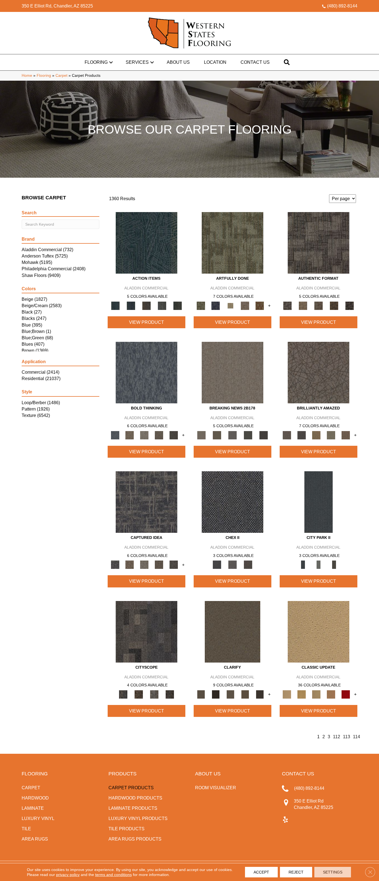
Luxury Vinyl (38, 818)
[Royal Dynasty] (345, 694)
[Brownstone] (146, 305)
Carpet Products (131, 787)
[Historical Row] (248, 564)
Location (215, 62)
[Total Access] (264, 435)
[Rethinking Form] (334, 305)
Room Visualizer (215, 787)
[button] (111, 62)
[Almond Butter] (316, 694)
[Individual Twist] (318, 305)
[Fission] (159, 435)
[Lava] (144, 435)
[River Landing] (232, 502)
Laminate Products (132, 808)
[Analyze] (215, 694)
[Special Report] (217, 435)
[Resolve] (232, 631)
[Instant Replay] (232, 435)
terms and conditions (113, 874)
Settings (332, 872)
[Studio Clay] (331, 694)
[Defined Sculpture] (303, 305)
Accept (261, 872)
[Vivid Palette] (259, 305)
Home (27, 75)
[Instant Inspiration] (345, 435)
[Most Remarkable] (215, 305)
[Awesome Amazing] (245, 305)
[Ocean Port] (131, 305)
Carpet (61, 75)
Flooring (96, 62)
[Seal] (173, 435)
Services (137, 62)
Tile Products (126, 828)
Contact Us (255, 62)
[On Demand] (248, 435)
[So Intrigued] (318, 372)
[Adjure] (259, 694)
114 (356, 736)
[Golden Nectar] (301, 694)
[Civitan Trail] (139, 694)
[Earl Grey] (162, 305)
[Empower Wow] (331, 435)
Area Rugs (35, 839)
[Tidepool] (146, 243)
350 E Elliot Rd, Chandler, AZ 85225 (57, 6)
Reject (296, 872)
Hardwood (35, 798)
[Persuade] (245, 694)
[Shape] (146, 372)
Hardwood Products (135, 798)
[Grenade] (129, 435)
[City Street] (178, 305)
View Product (146, 322)
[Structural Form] (350, 305)
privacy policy (68, 874)
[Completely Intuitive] (316, 435)
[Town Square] (232, 564)
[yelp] (285, 820)
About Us (178, 62)
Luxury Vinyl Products (138, 818)
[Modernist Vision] (230, 305)
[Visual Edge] (318, 243)
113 (346, 736)
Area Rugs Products (134, 839)
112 (336, 736)
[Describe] (230, 694)
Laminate (33, 808)
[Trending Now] (232, 372)
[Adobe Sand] (318, 631)
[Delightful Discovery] (232, 243)
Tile (26, 828)
